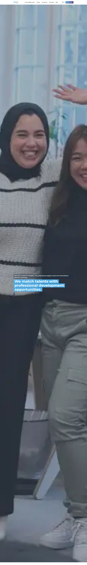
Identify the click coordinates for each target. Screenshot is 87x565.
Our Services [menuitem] (44, 2)
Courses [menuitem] (38, 2)
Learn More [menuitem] (51, 2)
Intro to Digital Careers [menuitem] (30, 2)
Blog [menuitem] (57, 2)
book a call (69, 2)
